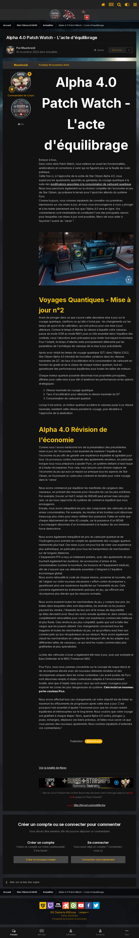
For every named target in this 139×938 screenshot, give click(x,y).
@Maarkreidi (94, 741)
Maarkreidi (28, 47)
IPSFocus (71, 912)
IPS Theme (56, 912)
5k (22, 124)
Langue (83, 912)
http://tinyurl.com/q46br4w (89, 805)
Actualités (51, 51)
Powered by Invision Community (69, 918)
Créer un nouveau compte (41, 859)
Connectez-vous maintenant (98, 859)
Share (100, 50)
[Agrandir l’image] (86, 258)
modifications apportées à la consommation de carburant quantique (90, 184)
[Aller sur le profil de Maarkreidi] (10, 50)
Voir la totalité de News (52, 767)
